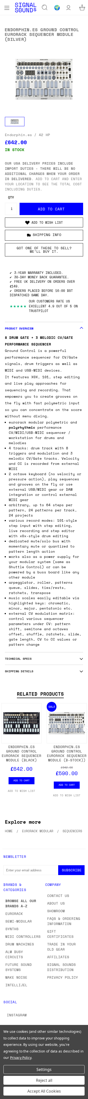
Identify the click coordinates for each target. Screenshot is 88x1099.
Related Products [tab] (40, 694)
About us (56, 903)
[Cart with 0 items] (82, 7)
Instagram (17, 1015)
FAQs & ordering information (63, 921)
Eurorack (14, 913)
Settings (44, 1069)
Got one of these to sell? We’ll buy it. (44, 249)
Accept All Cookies (44, 1091)
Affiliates (58, 956)
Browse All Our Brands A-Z (20, 903)
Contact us (58, 895)
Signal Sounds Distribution (61, 967)
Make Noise (16, 977)
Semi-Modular (18, 921)
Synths (12, 928)
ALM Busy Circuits (14, 954)
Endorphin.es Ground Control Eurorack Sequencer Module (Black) (21, 753)
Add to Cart (21, 780)
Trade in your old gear (61, 947)
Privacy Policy (62, 977)
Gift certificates (60, 934)
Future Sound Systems (18, 967)
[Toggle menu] (6, 7)
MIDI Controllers (23, 936)
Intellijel (16, 985)
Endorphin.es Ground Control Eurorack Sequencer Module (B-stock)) (67, 753)
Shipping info (47, 234)
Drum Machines (19, 944)
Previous (7, 1094)
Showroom (56, 910)
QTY (11, 197)
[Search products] (45, 8)
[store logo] (26, 7)
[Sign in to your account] (68, 7)
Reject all (44, 1080)
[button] (44, 222)
